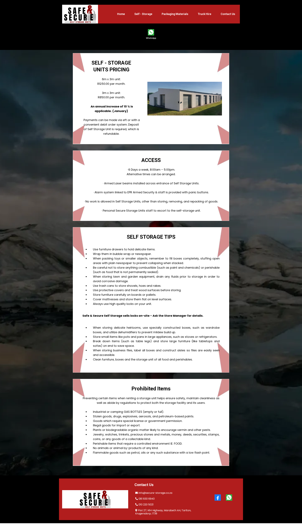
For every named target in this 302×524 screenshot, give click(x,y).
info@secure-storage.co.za (155, 493)
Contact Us (228, 14)
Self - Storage (143, 14)
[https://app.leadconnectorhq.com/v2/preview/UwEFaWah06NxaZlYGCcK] (95, 499)
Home (121, 14)
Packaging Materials (175, 14)
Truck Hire (204, 14)
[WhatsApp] (229, 497)
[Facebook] (217, 497)
